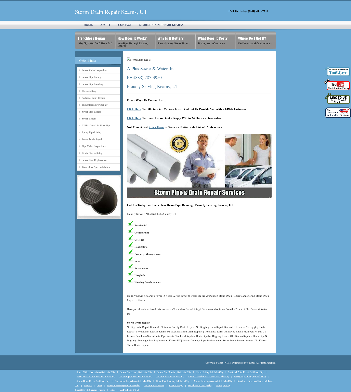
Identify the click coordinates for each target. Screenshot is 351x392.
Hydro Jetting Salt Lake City (209, 372)
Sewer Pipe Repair (91, 111)
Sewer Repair (89, 118)
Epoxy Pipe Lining (91, 132)
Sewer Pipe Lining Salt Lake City (136, 372)
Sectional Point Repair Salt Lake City (246, 372)
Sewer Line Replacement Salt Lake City (213, 380)
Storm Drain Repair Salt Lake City (93, 380)
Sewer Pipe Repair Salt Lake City (135, 376)
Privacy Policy (223, 385)
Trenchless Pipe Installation (96, 167)
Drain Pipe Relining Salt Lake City (172, 380)
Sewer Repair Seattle (154, 385)
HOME (88, 25)
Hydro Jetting (89, 91)
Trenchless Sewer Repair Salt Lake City (96, 376)
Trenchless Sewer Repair (94, 104)
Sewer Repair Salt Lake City (170, 376)
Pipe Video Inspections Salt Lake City (133, 380)
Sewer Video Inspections (94, 70)
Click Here (134, 109)
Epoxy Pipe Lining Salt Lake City (250, 376)
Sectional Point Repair (93, 98)
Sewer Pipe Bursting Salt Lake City (174, 372)
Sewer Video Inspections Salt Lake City (96, 372)
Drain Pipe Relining (92, 153)
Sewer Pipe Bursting (92, 84)
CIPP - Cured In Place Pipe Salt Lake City (208, 376)
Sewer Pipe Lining (91, 77)
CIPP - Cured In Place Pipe (96, 125)
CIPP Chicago (176, 385)
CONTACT (125, 25)
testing (102, 389)
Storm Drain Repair (92, 139)
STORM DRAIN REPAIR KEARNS (161, 25)
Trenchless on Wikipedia (199, 385)
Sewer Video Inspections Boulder (123, 385)
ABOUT (105, 25)
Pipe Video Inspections (94, 146)
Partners (88, 385)
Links (99, 385)
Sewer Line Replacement (94, 160)
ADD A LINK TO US (129, 389)
